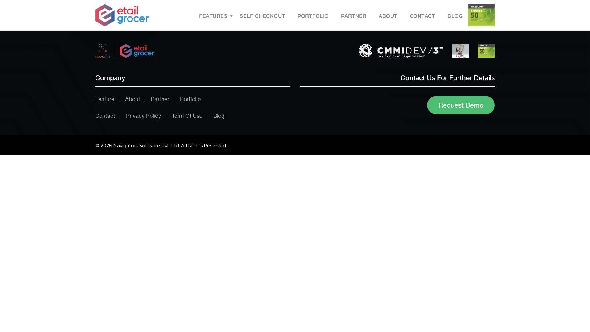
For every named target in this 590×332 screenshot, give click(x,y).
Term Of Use (187, 116)
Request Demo (461, 105)
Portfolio (313, 16)
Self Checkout (262, 16)
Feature (104, 99)
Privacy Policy (143, 116)
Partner (354, 16)
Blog (455, 16)
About (388, 16)
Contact (422, 16)
